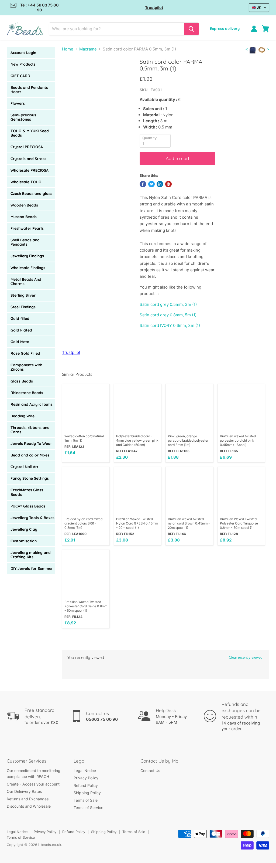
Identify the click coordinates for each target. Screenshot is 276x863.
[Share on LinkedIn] (160, 184)
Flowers (18, 103)
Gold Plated (21, 330)
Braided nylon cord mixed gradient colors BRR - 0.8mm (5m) (83, 523)
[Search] (191, 29)
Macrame (88, 49)
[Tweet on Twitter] (151, 184)
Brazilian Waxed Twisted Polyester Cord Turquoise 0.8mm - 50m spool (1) (239, 523)
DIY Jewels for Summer (32, 568)
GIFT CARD (20, 75)
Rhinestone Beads (27, 392)
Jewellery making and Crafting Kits (31, 554)
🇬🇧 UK (256, 7)
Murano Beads (24, 216)
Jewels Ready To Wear (31, 443)
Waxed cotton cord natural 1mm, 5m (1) (84, 438)
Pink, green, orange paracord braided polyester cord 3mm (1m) (188, 440)
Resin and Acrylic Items (32, 404)
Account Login (23, 52)
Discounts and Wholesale (29, 806)
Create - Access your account (33, 784)
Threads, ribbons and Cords (30, 429)
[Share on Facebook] (143, 184)
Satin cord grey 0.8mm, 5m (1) (168, 314)
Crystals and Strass (28, 158)
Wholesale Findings (28, 267)
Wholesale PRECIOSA (30, 170)
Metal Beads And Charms (26, 281)
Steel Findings (23, 306)
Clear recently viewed (245, 657)
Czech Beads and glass (31, 193)
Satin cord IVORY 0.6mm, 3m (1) (170, 325)
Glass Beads (22, 381)
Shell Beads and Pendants (25, 242)
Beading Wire (22, 416)
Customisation (24, 541)
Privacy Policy (86, 778)
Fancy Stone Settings (30, 478)
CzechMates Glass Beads (27, 492)
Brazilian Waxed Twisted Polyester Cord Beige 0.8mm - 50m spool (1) (85, 606)
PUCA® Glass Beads (28, 506)
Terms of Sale (86, 800)
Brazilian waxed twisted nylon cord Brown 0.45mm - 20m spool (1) (189, 523)
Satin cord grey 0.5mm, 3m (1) (168, 304)
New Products (23, 64)
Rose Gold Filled (25, 353)
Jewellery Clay (24, 529)
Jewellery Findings (27, 255)
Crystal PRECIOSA (27, 146)
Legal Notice (85, 770)
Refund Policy (86, 785)
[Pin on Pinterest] (168, 184)
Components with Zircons (26, 367)
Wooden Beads (24, 205)
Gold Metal (20, 341)
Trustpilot (154, 7)
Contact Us (150, 770)
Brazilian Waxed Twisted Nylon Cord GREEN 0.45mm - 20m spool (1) (137, 523)
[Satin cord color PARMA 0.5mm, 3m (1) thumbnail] (70, 71)
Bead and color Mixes (30, 455)
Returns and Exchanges (28, 799)
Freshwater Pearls (27, 228)
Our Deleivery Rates (24, 791)
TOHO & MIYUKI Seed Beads (30, 133)
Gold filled (20, 318)
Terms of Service (88, 807)
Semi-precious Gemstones (23, 117)
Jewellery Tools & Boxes (32, 517)
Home (67, 49)
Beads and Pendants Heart (29, 89)
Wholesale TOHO (26, 182)
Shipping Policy (87, 792)
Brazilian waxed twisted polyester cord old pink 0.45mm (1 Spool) (238, 440)
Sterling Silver (23, 295)
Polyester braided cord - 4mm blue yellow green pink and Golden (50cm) (137, 440)
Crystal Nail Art (25, 466)
